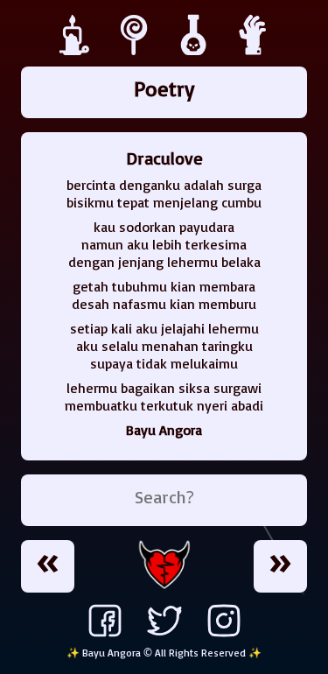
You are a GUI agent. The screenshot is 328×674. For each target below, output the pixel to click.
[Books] (136, 51)
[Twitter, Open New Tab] (164, 636)
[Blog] (77, 51)
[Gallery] (196, 51)
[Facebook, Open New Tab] (105, 636)
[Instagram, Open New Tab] (224, 636)
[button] (47, 566)
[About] (254, 51)
